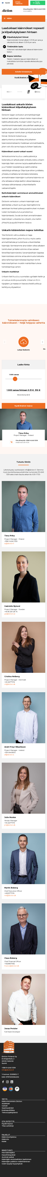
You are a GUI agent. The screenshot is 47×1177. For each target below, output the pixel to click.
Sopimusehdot (8, 1108)
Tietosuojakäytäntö (10, 1113)
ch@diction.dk (9, 684)
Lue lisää (8, 509)
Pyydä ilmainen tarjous (23, 77)
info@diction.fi (8, 1070)
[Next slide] (42, 342)
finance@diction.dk (11, 966)
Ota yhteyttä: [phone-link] (34, 9)
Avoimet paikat (8, 1157)
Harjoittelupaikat (8, 1155)
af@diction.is (9, 755)
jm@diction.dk (9, 825)
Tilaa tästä (37, 2)
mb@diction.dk (10, 895)
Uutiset (5, 1106)
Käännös (5, 1139)
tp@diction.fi (9, 544)
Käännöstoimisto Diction (12, 1101)
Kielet (4, 1141)
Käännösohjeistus (9, 1137)
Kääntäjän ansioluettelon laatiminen (16, 1159)
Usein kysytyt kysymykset (12, 1164)
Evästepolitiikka (8, 1110)
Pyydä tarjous (18, 2)
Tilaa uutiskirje (8, 1126)
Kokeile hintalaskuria (23, 72)
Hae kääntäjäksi (8, 1153)
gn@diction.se (9, 614)
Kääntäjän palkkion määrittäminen (16, 1162)
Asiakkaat (6, 1104)
